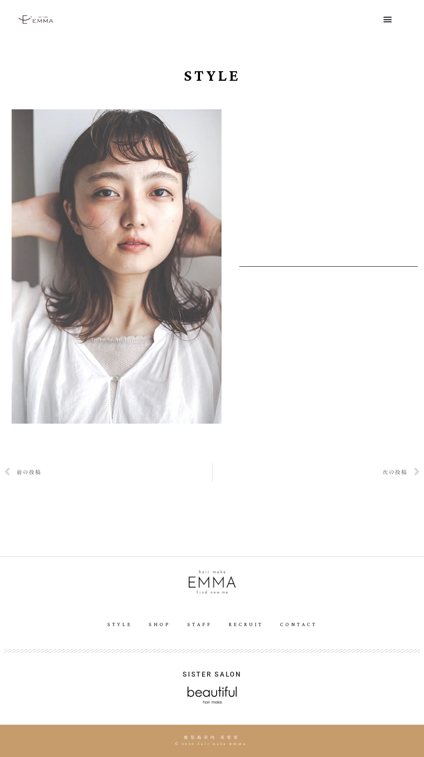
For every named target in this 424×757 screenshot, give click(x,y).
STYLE (119, 624)
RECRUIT (246, 624)
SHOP (160, 624)
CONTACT (298, 624)
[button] (387, 19)
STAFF (199, 624)
